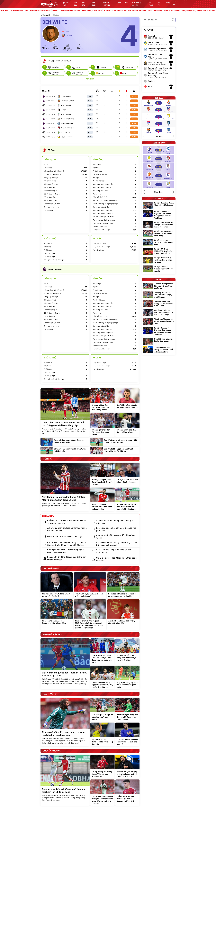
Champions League (136, 4)
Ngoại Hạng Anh (55, 269)
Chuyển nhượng (106, 4)
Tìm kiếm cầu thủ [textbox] (150, 20)
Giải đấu (83, 4)
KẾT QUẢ (75, 4)
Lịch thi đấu (66, 4)
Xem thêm (158, 136)
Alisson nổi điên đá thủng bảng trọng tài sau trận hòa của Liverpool (163, 10)
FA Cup (51, 150)
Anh (119, 3)
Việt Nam (158, 4)
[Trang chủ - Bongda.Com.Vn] (46, 4)
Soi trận (151, 4)
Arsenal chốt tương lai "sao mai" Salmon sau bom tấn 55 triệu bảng (103, 10)
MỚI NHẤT (56, 4)
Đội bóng (94, 4)
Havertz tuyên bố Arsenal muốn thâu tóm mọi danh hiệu (47, 10)
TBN (126, 3)
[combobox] (159, 19)
